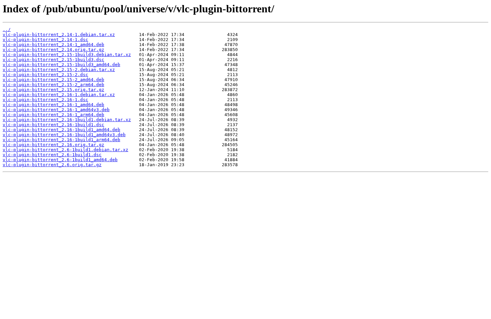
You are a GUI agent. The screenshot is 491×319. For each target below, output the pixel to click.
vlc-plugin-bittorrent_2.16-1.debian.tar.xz (59, 94)
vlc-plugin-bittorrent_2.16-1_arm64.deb (53, 114)
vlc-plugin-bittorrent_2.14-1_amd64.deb (53, 44)
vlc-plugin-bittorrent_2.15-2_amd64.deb (53, 79)
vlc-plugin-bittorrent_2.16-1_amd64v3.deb (56, 109)
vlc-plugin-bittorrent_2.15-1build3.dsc (53, 59)
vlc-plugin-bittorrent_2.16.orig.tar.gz (53, 144)
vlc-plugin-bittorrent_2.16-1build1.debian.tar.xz (67, 119)
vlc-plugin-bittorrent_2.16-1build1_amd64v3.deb (64, 134)
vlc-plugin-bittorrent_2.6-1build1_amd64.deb (60, 159)
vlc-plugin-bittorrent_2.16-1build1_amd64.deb (61, 129)
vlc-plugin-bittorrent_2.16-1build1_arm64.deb (61, 139)
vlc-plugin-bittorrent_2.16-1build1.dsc (53, 124)
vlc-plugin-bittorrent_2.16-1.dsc (45, 99)
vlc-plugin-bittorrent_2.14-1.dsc (45, 39)
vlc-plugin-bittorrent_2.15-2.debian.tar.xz (59, 69)
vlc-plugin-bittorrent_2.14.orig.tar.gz (53, 49)
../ (7, 29)
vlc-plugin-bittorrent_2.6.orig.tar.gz (52, 164)
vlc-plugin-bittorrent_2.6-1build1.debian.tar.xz (65, 149)
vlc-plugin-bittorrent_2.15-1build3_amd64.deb (61, 64)
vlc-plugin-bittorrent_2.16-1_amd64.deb (53, 104)
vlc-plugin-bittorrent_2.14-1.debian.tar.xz (59, 34)
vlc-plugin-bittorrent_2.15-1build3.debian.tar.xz (67, 54)
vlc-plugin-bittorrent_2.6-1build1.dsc (52, 154)
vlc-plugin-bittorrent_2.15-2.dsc (45, 74)
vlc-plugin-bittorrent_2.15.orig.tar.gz (53, 89)
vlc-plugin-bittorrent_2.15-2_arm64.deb (53, 84)
